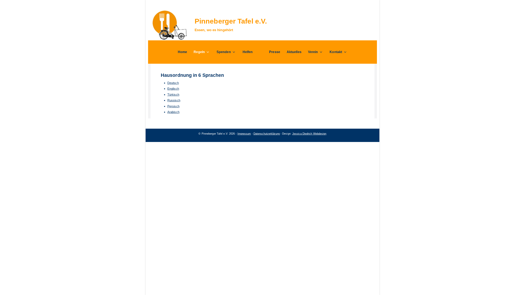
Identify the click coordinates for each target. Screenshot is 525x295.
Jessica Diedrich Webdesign (309, 133)
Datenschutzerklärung (266, 133)
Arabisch (173, 112)
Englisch (173, 88)
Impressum (244, 133)
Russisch (173, 100)
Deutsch (173, 83)
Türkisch (173, 94)
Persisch (173, 106)
